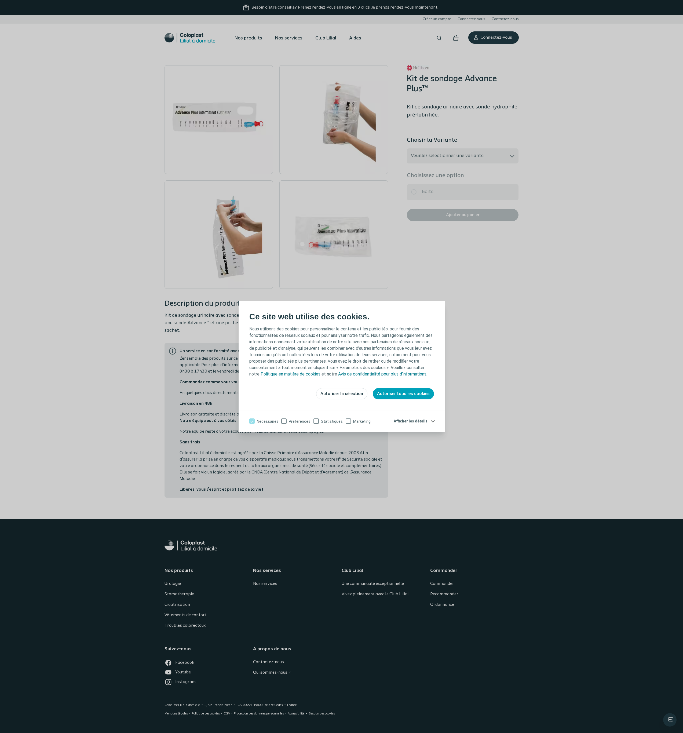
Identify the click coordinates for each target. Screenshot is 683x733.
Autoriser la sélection (341, 393)
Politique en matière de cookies (290, 374)
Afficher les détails (411, 421)
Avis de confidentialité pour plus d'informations (382, 374)
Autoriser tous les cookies (403, 393)
